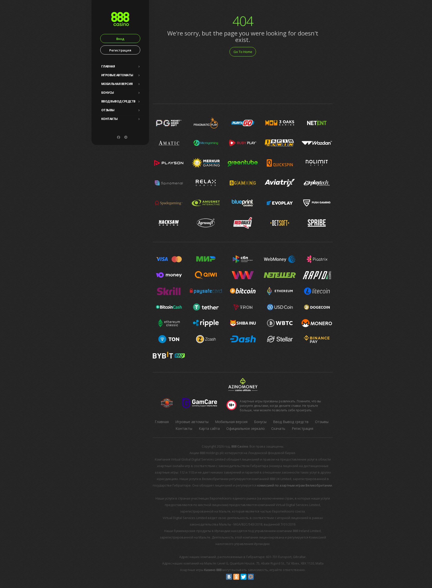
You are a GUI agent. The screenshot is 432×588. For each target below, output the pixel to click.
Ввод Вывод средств (118, 101)
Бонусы (107, 92)
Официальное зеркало (245, 428)
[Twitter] (243, 577)
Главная (108, 66)
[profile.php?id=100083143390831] (118, 137)
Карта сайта (209, 428)
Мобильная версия (117, 84)
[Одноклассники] (236, 577)
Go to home (243, 51)
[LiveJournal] (258, 577)
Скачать (278, 428)
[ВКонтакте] (229, 577)
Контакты (109, 119)
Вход (120, 38)
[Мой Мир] (251, 577)
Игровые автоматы (117, 75)
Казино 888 (213, 570)
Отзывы (107, 110)
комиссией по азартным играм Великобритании (294, 485)
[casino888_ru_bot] (125, 137)
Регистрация (120, 50)
